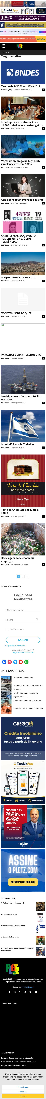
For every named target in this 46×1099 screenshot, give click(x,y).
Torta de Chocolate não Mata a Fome (20, 511)
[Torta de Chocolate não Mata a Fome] (23, 481)
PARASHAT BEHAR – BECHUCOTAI (21, 354)
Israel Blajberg (6, 90)
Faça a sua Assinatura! (23, 652)
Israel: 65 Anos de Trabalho (17, 444)
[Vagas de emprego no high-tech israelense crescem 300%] (23, 146)
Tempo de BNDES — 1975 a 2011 (20, 86)
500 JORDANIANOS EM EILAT (18, 277)
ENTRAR (23, 640)
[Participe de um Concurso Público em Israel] (23, 379)
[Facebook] (4, 662)
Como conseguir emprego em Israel (22, 199)
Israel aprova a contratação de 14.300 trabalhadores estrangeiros (22, 124)
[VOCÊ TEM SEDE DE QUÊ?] (23, 299)
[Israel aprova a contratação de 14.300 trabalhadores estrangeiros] (23, 108)
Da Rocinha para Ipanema (23, 678)
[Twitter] (15, 662)
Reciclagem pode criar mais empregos (17, 559)
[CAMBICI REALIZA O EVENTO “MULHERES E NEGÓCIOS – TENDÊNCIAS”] (23, 221)
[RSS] (25, 992)
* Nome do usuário (14, 610)
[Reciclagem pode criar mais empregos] (23, 539)
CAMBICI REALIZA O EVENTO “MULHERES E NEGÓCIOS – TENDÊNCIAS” (18, 238)
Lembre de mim (16, 629)
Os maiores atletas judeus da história (27, 701)
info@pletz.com (27, 987)
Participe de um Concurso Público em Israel (21, 398)
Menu (7, 52)
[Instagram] (10, 662)
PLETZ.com (5, 128)
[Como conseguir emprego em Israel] (23, 185)
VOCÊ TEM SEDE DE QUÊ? (16, 313)
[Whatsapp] (26, 662)
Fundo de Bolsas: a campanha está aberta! (17, 1058)
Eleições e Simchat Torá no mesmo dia (28, 708)
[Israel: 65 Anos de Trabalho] (23, 426)
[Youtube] (21, 662)
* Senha (9, 620)
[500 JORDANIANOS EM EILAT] (23, 263)
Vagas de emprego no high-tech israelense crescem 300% (20, 162)
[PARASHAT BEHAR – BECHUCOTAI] (23, 337)
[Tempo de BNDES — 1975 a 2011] (23, 72)
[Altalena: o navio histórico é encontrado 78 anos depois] (6, 687)
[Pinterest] (20, 992)
